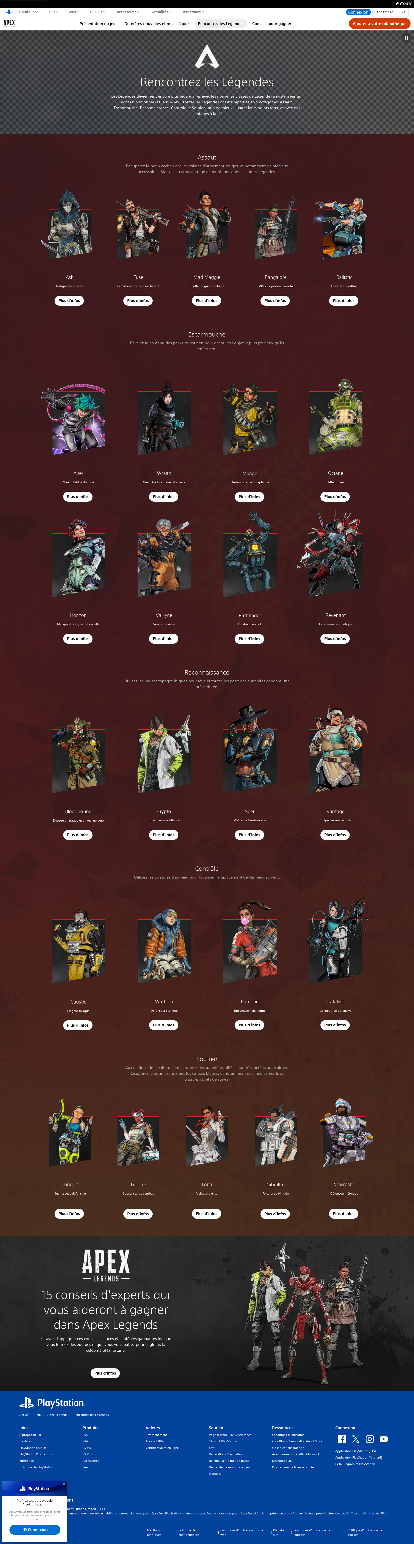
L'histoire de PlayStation (36, 1467)
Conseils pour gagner (271, 23)
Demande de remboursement (230, 1467)
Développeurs (282, 1461)
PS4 (85, 1441)
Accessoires (126, 11)
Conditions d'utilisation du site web (241, 1532)
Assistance (192, 11)
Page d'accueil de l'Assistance (230, 1435)
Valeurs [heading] (153, 1427)
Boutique (26, 11)
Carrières (25, 1441)
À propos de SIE (30, 1435)
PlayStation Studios (33, 1448)
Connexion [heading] (345, 1427)
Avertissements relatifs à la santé (295, 1454)
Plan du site (278, 1532)
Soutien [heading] (216, 1427)
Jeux (72, 11)
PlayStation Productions (36, 1454)
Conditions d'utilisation (288, 1435)
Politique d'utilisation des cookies (366, 1532)
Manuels (215, 1474)
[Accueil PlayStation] (8, 12)
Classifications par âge (288, 1448)
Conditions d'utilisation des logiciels (312, 1532)
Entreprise (26, 1461)
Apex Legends (57, 1415)
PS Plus (96, 11)
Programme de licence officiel (293, 1467)
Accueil (24, 1415)
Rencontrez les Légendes (220, 23)
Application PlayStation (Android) (358, 1457)
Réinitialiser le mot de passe (229, 1461)
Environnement (156, 1435)
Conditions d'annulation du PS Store (297, 1441)
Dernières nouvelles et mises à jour (156, 23)
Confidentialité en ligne (162, 1448)
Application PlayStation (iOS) (355, 1451)
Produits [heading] (90, 1427)
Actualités (159, 11)
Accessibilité (155, 1441)
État (212, 1448)
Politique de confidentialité (189, 1532)
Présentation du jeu (98, 23)
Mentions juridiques (154, 1532)
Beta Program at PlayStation (355, 1464)
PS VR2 (87, 1448)
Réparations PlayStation (226, 1454)
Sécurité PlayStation (223, 1441)
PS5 (52, 11)
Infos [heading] (23, 1427)
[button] (69, 300)
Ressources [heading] (282, 1427)
